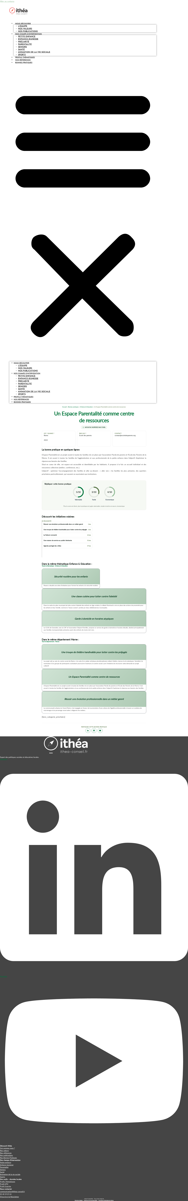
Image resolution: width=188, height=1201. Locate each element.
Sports (22, 55)
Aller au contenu (7, 1)
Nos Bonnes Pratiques (8, 1158)
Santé (21, 50)
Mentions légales (79, 1200)
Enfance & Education (86, 407)
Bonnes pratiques (23, 63)
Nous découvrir (23, 23)
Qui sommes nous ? (7, 1148)
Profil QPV (4, 1184)
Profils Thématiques (7, 1181)
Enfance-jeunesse (28, 39)
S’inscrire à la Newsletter (9, 1197)
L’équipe (22, 26)
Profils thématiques (25, 57)
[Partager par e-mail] (100, 730)
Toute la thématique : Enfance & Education (55, 566)
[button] (82, 213)
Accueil (64, 407)
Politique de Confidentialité (90, 1200)
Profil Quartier (5, 1186)
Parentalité (25, 44)
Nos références (23, 60)
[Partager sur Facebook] (94, 730)
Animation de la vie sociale (34, 52)
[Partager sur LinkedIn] (88, 730)
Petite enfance (26, 37)
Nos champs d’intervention (28, 34)
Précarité (23, 42)
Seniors (22, 47)
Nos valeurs (25, 29)
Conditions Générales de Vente (105, 1200)
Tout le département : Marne (50, 641)
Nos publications (28, 31)
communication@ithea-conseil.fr (12, 1191)
